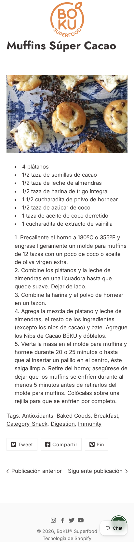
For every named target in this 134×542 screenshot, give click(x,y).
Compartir (64, 444)
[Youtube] (81, 520)
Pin (100, 444)
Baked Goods (74, 415)
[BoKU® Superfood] (67, 19)
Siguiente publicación (95, 471)
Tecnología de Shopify (67, 538)
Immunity (89, 424)
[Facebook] (62, 520)
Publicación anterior (36, 471)
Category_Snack (27, 424)
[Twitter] (71, 520)
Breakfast (106, 415)
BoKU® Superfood (77, 531)
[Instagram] (53, 520)
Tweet (25, 444)
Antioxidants (37, 415)
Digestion (63, 424)
